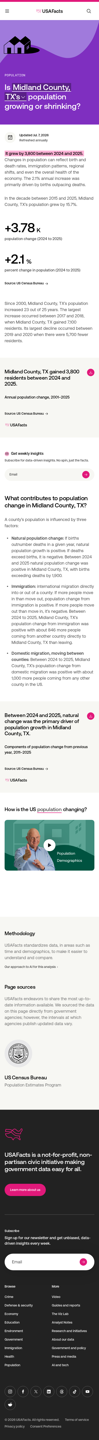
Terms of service (77, 1420)
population (49, 809)
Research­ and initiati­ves (69, 1331)
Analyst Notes (62, 1322)
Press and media (64, 1356)
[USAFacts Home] (49, 11)
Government (14, 1339)
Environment (14, 1331)
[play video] (49, 845)
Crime (9, 1297)
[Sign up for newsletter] (86, 474)
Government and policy (69, 1348)
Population (15, 75)
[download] (90, 372)
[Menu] (7, 12)
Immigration (13, 1348)
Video (56, 1297)
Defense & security (19, 1305)
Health (9, 1356)
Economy (11, 1314)
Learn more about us (25, 1190)
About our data (63, 1339)
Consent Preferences (45, 1426)
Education (12, 1322)
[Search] (88, 11)
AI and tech (60, 1365)
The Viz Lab (60, 1314)
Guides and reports (66, 1305)
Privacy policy (15, 1426)
